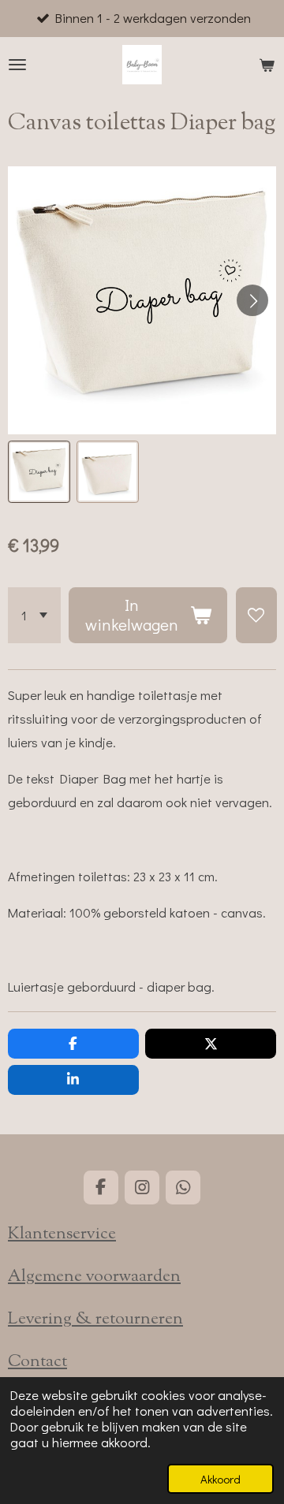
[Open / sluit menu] (17, 64)
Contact (37, 1362)
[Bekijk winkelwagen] (266, 64)
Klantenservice (62, 1234)
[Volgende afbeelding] (252, 300)
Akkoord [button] (220, 1479)
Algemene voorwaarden (94, 1277)
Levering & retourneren (95, 1319)
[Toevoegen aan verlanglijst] (256, 615)
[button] (39, 472)
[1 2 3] (34, 615)
